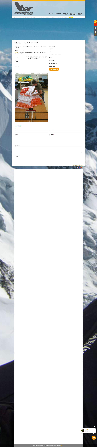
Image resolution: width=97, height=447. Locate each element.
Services (44, 17)
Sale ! (70, 17)
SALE (95, 23)
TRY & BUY (95, 33)
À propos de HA (59, 17)
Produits (20, 17)
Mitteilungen (17, 145)
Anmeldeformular (54, 69)
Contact (66, 17)
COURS (28, 17)
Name (16, 129)
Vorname (51, 129)
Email (16, 134)
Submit (17, 156)
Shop (48, 17)
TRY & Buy (53, 17)
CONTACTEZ (95, 27)
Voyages (40, 17)
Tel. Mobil (51, 134)
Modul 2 (17, 52)
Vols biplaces (34, 17)
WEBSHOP (95, 29)
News (15, 17)
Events (24, 17)
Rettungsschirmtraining (77, 165)
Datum (16, 140)
